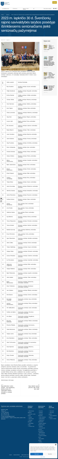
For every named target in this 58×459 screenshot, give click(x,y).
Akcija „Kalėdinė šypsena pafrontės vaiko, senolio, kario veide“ (33, 387)
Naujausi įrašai (47, 41)
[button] (55, 444)
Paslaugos (41, 412)
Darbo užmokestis (42, 417)
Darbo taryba (31, 418)
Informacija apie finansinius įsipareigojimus (41, 429)
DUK (33, 8)
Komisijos (30, 417)
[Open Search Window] (56, 9)
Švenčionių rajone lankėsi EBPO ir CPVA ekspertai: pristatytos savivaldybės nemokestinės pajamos (49, 88)
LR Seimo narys (31, 426)
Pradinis (2, 14)
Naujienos (7, 14)
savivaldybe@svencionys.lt (5, 8)
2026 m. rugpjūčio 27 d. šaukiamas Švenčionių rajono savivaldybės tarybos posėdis (49, 47)
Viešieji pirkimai (42, 418)
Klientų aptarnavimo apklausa (47, 8)
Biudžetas (41, 426)
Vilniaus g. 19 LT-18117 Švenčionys (25, 9)
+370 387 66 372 (15, 8)
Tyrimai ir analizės (53, 418)
